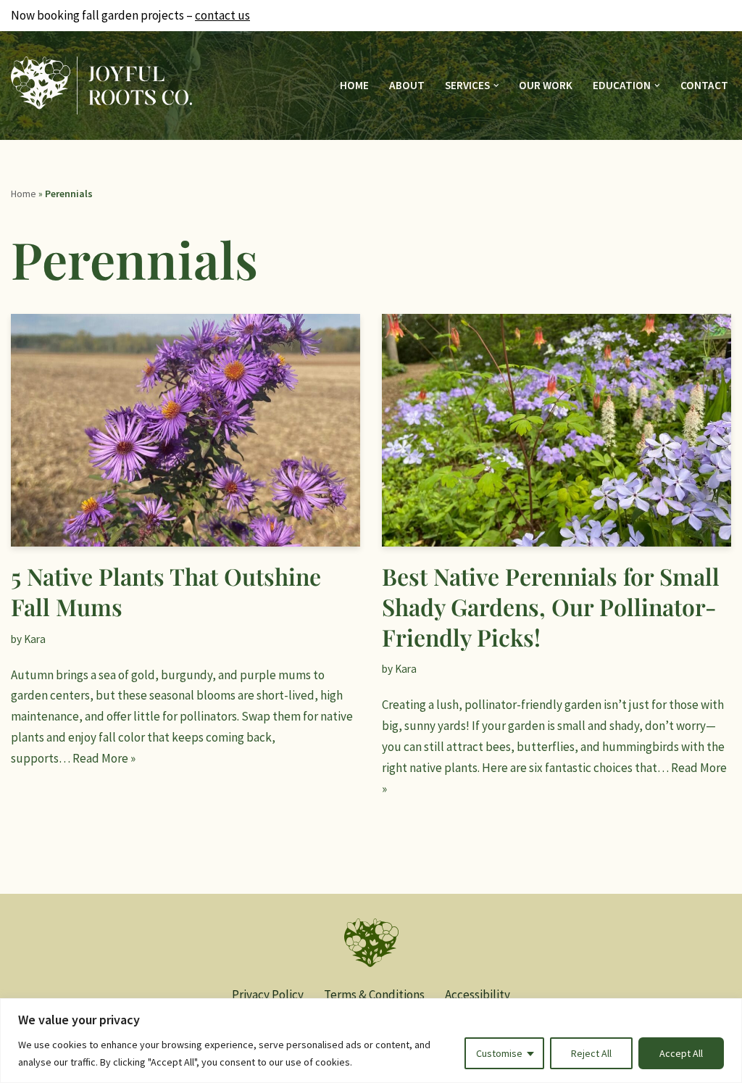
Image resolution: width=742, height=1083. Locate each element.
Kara (35, 639)
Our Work (545, 85)
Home (354, 85)
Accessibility (477, 995)
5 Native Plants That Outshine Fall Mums (166, 591)
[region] (371, 1040)
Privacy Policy (268, 995)
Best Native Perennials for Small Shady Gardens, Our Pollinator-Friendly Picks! (551, 606)
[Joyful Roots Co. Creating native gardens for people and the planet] (101, 86)
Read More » (104, 758)
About (407, 85)
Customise (499, 1053)
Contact (704, 85)
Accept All (681, 1053)
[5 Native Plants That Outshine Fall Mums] (185, 430)
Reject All (591, 1053)
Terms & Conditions (374, 995)
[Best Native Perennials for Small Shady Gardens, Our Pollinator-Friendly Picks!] (556, 430)
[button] (496, 85)
